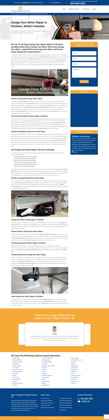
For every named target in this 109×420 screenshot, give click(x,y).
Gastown (15, 381)
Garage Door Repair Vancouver (54, 418)
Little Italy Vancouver (47, 375)
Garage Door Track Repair (65, 398)
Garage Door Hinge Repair (65, 401)
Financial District (17, 379)
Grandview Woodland (18, 383)
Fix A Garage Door (45, 398)
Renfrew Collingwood (76, 360)
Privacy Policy (62, 410)
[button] (50, 329)
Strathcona (74, 371)
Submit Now (84, 81)
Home (64, 9)
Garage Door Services (74, 9)
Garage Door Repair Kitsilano (22, 14)
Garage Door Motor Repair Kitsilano (39, 14)
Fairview (15, 375)
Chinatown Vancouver (18, 362)
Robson (73, 364)
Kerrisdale (44, 368)
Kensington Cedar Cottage (48, 366)
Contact (94, 9)
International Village (47, 362)
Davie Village (16, 368)
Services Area (86, 9)
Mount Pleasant (46, 381)
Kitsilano (44, 371)
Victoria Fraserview (76, 375)
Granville (15, 385)
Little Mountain (45, 377)
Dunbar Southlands (17, 371)
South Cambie (74, 368)
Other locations (45, 385)
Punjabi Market (75, 358)
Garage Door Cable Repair (65, 407)
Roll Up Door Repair (45, 405)
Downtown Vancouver (18, 369)
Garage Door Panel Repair (65, 405)
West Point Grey (75, 381)
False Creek (15, 377)
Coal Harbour (16, 364)
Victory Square (74, 377)
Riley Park (73, 362)
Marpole (44, 379)
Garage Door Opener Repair (47, 407)
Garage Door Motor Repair (65, 403)
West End (73, 379)
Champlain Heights (17, 360)
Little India (44, 373)
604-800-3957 (78, 3)
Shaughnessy (74, 366)
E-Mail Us (85, 401)
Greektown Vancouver (47, 358)
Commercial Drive (17, 366)
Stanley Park (74, 369)
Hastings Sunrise (46, 360)
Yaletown (73, 383)
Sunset (73, 373)
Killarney (44, 369)
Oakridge (44, 383)
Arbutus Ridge (16, 358)
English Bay (15, 373)
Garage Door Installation (47, 401)
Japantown (44, 364)
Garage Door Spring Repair (47, 403)
